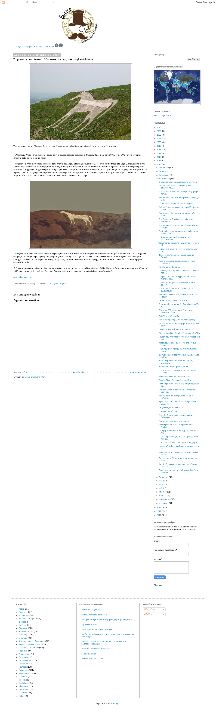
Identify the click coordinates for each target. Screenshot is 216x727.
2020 (159, 142)
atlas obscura (25, 277)
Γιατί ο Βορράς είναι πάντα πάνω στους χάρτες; (178, 442)
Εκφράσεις (23, 628)
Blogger (116, 704)
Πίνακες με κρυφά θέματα (92, 659)
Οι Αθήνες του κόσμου (168, 411)
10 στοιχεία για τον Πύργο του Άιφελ (96, 629)
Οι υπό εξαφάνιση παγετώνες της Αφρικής (176, 203)
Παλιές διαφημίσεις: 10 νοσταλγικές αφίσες (177, 320)
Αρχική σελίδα (79, 372)
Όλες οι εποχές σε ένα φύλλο (171, 408)
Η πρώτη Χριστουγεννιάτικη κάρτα (96, 649)
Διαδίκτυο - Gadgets (27, 618)
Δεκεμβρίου (164, 168)
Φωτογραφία (24, 673)
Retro (21, 696)
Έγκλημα (22, 625)
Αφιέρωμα (23, 612)
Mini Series (49, 47)
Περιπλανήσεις (25, 660)
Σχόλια (148, 614)
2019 (159, 146)
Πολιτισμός (23, 664)
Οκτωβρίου (164, 175)
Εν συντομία (39, 47)
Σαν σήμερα (24, 670)
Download (23, 676)
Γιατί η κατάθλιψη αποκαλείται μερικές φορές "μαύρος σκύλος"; (108, 620)
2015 (159, 161)
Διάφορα (22, 622)
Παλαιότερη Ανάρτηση (137, 372)
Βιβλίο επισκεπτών (89, 625)
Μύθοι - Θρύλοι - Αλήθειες (56, 284)
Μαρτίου (163, 496)
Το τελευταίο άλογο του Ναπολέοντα (174, 421)
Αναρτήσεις (150, 609)
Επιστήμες (23, 638)
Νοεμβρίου (164, 171)
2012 (159, 511)
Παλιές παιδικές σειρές (90, 610)
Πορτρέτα (23, 667)
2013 (159, 508)
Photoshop (23, 693)
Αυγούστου (164, 477)
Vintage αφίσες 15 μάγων (169, 267)
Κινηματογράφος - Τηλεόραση (31, 641)
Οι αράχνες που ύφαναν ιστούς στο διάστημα (178, 182)
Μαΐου (162, 488)
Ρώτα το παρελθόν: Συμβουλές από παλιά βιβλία (179, 333)
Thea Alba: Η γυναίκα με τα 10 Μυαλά (175, 329)
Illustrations (23, 683)
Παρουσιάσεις (25, 654)
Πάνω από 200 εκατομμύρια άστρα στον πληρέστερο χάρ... (176, 311)
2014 (159, 164)
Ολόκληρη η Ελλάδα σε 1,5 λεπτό (173, 300)
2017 (159, 153)
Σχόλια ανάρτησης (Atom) (35, 377)
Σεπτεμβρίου (164, 179)
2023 (159, 131)
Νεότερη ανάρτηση (22, 372)
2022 (159, 135)
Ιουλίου (162, 481)
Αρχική (19, 47)
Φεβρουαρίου (165, 499)
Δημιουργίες (24, 615)
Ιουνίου (162, 485)
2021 (159, 138)
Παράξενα (23, 651)
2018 (159, 150)
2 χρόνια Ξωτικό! (88, 654)
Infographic (23, 686)
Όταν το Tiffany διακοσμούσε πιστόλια (175, 380)
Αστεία (21, 609)
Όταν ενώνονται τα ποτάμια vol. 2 (95, 615)
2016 (159, 157)
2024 (159, 127)
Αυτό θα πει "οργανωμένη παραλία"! (174, 367)
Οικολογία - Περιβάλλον (29, 648)
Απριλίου (163, 492)
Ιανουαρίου (164, 503)
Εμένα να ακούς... (26, 631)
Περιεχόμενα (28, 47)
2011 (159, 515)
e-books (22, 680)
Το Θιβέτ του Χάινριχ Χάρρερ (171, 316)
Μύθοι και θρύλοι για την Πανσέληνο (174, 376)
